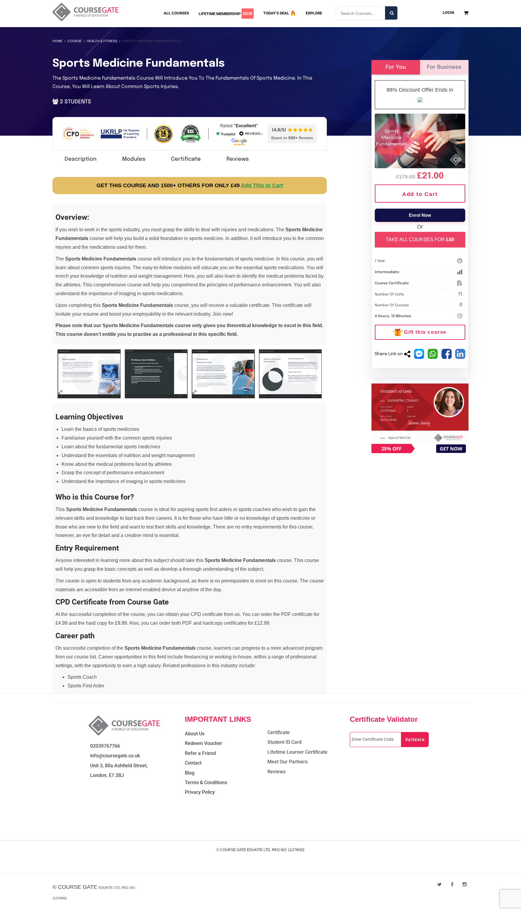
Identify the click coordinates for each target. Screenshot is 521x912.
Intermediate (387, 272)
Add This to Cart (262, 185)
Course (75, 41)
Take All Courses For (420, 239)
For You (396, 67)
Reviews (237, 159)
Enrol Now (420, 215)
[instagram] (465, 884)
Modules (133, 159)
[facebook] (452, 884)
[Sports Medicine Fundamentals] (420, 140)
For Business (444, 67)
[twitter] (439, 884)
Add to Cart (420, 194)
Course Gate (77, 887)
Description (80, 159)
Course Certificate (392, 283)
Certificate (186, 159)
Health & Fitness (102, 41)
